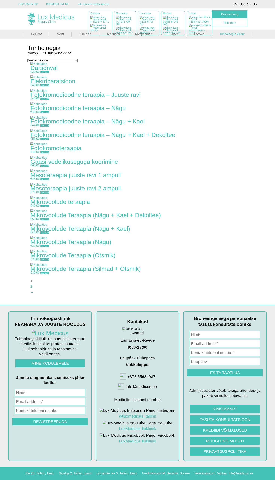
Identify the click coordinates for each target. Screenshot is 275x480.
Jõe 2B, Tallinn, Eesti (39, 473)
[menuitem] (236, 4)
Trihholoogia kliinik (232, 34)
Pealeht (36, 34)
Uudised (173, 34)
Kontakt (199, 34)
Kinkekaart (225, 409)
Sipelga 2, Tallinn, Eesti (75, 473)
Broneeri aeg (229, 14)
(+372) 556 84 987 (28, 4)
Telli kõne (229, 22)
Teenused (113, 34)
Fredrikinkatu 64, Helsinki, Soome (166, 473)
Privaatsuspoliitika (224, 451)
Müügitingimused (225, 441)
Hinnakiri (85, 34)
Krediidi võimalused (225, 430)
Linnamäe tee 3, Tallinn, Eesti (116, 473)
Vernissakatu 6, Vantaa (210, 473)
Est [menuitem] (236, 4)
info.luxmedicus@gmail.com (93, 4)
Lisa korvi (44, 72)
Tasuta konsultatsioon (225, 419)
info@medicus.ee (241, 473)
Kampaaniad (143, 34)
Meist (60, 34)
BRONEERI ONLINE (57, 4)
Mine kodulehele (50, 363)
